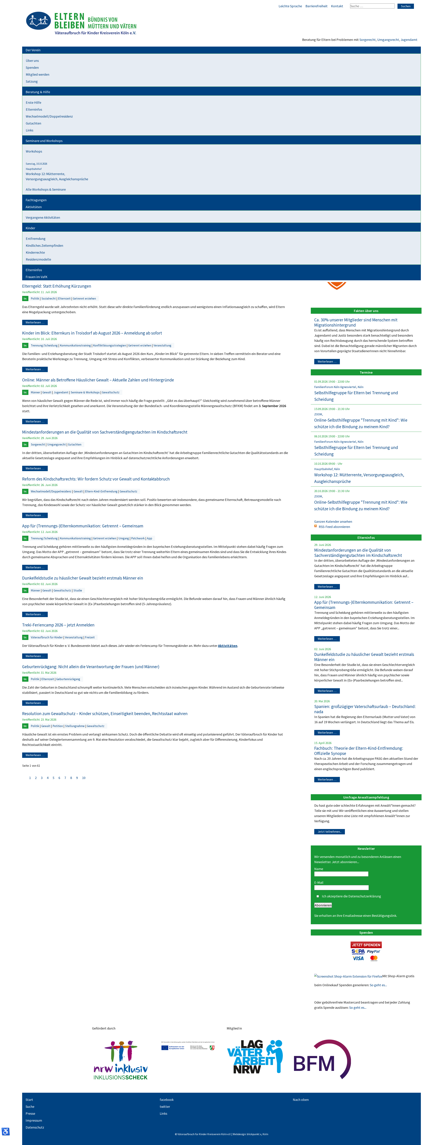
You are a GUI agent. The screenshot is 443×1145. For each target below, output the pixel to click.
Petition (58, 726)
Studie (77, 590)
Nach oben (301, 1099)
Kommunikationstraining (76, 345)
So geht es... (378, 985)
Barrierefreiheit (316, 6)
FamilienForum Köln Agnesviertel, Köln (338, 387)
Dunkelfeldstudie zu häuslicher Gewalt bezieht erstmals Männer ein (82, 578)
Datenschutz (35, 1127)
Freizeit (90, 637)
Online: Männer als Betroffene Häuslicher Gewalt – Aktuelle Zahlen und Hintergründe (98, 380)
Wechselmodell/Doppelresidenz (51, 491)
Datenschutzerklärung (364, 896)
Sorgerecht (367, 39)
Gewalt (47, 392)
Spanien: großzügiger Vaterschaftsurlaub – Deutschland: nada (365, 709)
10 (83, 778)
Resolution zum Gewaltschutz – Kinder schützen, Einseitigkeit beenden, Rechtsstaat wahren (105, 713)
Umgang (124, 538)
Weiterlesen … (35, 322)
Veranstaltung (162, 345)
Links (163, 1113)
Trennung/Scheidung (44, 345)
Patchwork (138, 538)
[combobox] (372, 5)
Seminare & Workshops (85, 392)
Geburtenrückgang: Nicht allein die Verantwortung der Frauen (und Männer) (90, 666)
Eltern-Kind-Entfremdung (101, 491)
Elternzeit (64, 298)
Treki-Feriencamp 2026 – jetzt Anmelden (58, 625)
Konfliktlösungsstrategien (110, 345)
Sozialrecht (48, 298)
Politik (35, 298)
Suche (30, 1106)
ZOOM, (318, 414)
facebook (167, 1099)
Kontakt (337, 6)
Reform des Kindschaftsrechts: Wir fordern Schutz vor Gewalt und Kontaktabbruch (96, 479)
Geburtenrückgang (68, 679)
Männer (36, 392)
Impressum (34, 1120)
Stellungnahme (75, 726)
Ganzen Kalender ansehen (333, 521)
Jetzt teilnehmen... (329, 832)
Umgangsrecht (388, 39)
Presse (30, 1113)
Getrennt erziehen (84, 298)
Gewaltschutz (110, 392)
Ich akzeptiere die (351, 896)
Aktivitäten (227, 645)
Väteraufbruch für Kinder (47, 637)
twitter (165, 1106)
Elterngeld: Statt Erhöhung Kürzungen (56, 286)
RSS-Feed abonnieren (334, 526)
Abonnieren (323, 905)
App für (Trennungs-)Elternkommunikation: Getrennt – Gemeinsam (82, 526)
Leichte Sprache (290, 6)
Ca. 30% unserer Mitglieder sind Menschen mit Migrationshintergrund (355, 322)
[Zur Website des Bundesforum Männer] (322, 1059)
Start (29, 1099)
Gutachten (74, 444)
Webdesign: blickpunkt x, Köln (250, 1134)
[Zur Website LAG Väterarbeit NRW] (255, 1059)
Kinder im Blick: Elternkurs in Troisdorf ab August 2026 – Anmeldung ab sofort (92, 333)
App (149, 538)
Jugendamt (409, 39)
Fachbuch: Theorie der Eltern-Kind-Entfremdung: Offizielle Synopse (358, 750)
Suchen (405, 6)
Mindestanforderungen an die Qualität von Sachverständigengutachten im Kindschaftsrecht (104, 432)
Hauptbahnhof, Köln (327, 469)
